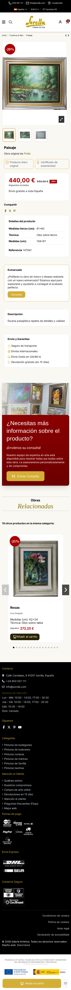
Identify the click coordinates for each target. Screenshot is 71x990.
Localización (57, 3)
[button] (13, 647)
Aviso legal (63, 928)
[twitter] (9, 727)
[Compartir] (5, 210)
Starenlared (23, 945)
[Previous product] (66, 35)
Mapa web (10, 808)
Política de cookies (58, 922)
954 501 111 (17, 3)
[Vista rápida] (61, 546)
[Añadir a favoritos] (65, 983)
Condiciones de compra (55, 915)
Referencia (15, 250)
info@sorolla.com (37, 3)
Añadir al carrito (34, 983)
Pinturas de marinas (16, 758)
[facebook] (4, 727)
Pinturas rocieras (14, 754)
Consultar (16, 294)
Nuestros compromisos (17, 785)
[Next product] (68, 35)
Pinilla (27, 153)
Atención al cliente (15, 798)
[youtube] (20, 727)
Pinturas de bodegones (18, 744)
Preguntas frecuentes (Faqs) (21, 803)
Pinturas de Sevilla (15, 763)
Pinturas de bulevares (17, 749)
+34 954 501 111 (16, 681)
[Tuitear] (10, 210)
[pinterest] (14, 727)
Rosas (15, 607)
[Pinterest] (14, 210)
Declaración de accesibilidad (53, 934)
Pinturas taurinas (14, 767)
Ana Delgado (16, 613)
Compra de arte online (17, 789)
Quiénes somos (13, 780)
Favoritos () (51, 9)
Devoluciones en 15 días (18, 794)
